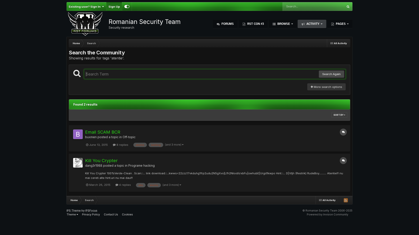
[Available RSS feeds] (345, 200)
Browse (283, 23)
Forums (227, 23)
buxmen (91, 137)
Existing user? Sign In (85, 6)
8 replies (122, 144)
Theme (72, 214)
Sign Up (114, 6)
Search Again (331, 74)
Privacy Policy (91, 214)
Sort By (338, 115)
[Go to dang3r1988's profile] (78, 163)
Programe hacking (141, 165)
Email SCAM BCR (102, 132)
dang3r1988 (93, 165)
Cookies (127, 214)
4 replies (124, 184)
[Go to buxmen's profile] (78, 134)
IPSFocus (91, 210)
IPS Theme (74, 210)
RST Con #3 (255, 23)
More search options (327, 87)
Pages (341, 23)
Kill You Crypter (101, 160)
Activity (313, 23)
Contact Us (111, 214)
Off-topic (129, 137)
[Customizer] (127, 6)
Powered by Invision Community (327, 214)
